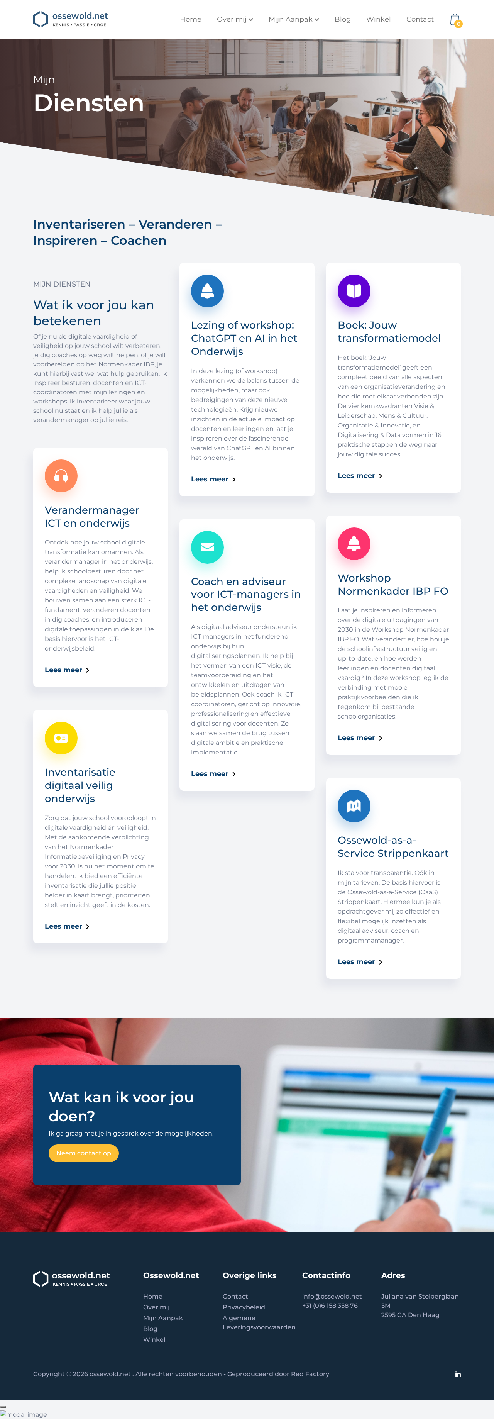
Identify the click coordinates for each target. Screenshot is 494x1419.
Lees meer (63, 670)
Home (190, 19)
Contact (420, 19)
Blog (343, 19)
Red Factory (310, 1374)
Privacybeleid (244, 1307)
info (308, 1296)
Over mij (156, 1307)
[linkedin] (458, 1374)
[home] (70, 19)
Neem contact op (83, 1153)
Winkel (378, 19)
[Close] (3, 1407)
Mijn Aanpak (163, 1318)
